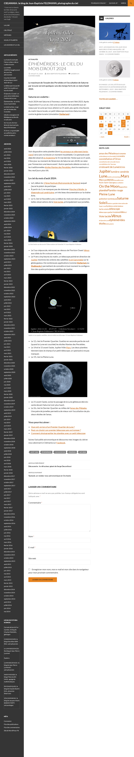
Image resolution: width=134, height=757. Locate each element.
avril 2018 (7, 463)
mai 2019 (7, 423)
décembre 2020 (9, 363)
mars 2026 (7, 164)
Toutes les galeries (108, 99)
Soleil (103, 203)
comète (121, 156)
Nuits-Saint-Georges (107, 182)
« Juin (102, 137)
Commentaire (35, 502)
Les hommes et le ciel (12, 45)
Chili (116, 156)
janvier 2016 (8, 548)
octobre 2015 (8, 558)
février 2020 (8, 394)
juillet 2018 (8, 454)
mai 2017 (7, 498)
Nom (31, 536)
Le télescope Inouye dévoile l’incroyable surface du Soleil (12, 88)
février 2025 (8, 205)
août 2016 (7, 526)
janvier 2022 (8, 322)
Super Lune (102, 206)
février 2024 (8, 243)
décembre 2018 (9, 438)
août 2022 (7, 300)
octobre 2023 (8, 256)
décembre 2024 (9, 212)
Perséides (72, 452)
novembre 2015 (9, 555)
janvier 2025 (8, 208)
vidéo (122, 212)
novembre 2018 (9, 441)
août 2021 (7, 338)
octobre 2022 (8, 293)
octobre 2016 (8, 520)
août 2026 (7, 149)
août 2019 (7, 413)
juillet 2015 (8, 567)
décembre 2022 (9, 287)
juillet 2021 (8, 341)
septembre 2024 (9, 221)
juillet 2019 (8, 416)
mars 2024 (7, 240)
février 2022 (8, 319)
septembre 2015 (9, 561)
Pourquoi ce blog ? (98, 3)
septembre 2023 (9, 259)
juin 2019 (7, 419)
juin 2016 (7, 533)
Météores (7, 35)
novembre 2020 (9, 366)
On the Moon (109, 186)
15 (101, 125)
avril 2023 (7, 275)
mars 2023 (7, 278)
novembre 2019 (9, 404)
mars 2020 (7, 391)
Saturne (83, 452)
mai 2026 (7, 158)
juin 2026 (7, 155)
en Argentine (49, 157)
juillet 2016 (8, 530)
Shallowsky (36, 266)
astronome (121, 153)
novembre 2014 (9, 593)
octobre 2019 (8, 407)
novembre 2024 (9, 215)
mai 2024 (7, 234)
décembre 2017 (9, 476)
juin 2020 (7, 382)
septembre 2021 (9, 334)
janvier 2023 (8, 284)
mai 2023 (7, 271)
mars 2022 (7, 316)
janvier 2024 (8, 246)
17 (110, 125)
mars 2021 (7, 353)
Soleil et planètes (11, 40)
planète (103, 190)
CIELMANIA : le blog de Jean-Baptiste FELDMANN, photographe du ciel (41, 3)
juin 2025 (7, 193)
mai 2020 (7, 385)
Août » (126, 137)
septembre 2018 (9, 448)
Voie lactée (58, 202)
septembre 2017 (9, 486)
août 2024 (34, 452)
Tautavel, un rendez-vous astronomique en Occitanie (49, 474)
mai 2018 (7, 460)
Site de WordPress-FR (11, 731)
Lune (103, 176)
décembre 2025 (9, 174)
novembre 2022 (9, 290)
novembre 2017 (9, 479)
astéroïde (102, 156)
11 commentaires (112, 54)
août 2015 (7, 564)
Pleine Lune (107, 194)
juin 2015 (7, 571)
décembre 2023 (9, 249)
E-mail (31, 547)
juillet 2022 (8, 303)
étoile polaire (109, 224)
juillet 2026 (8, 152)
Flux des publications (11, 724)
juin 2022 (7, 306)
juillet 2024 (8, 227)
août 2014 (7, 602)
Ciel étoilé (8, 30)
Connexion (8, 721)
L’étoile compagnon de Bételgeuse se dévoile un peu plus (11, 117)
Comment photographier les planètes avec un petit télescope (58, 433)
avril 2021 (7, 350)
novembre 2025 (9, 177)
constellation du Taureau (107, 164)
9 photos (116, 80)
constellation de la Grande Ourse (109, 162)
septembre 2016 (9, 523)
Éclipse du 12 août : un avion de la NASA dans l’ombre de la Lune (11, 96)
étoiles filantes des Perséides (58, 167)
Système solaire (112, 206)
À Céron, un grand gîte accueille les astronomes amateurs (11, 133)
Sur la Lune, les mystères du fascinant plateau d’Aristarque (11, 125)
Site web (32, 558)
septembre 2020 (9, 372)
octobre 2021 (8, 331)
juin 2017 (7, 495)
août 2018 (7, 451)
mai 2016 (7, 536)
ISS (124, 167)
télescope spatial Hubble (109, 212)
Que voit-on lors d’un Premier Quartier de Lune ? (53, 427)
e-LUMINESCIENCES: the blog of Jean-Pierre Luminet (11, 651)
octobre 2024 (8, 218)
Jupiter (34, 259)
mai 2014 (7, 611)
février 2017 (8, 508)
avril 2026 (7, 161)
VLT (126, 212)
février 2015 (8, 583)
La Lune (7, 25)
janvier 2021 (8, 360)
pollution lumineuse (108, 198)
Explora (6, 658)
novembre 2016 (9, 517)
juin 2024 (7, 231)
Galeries (109, 18)
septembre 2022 (9, 297)
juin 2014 (7, 608)
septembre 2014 (9, 599)
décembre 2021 (9, 325)
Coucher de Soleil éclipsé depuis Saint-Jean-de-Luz (11, 80)
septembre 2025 (9, 183)
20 (123, 125)
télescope (114, 208)
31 (110, 133)
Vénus (86, 250)
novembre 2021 (9, 328)
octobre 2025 (8, 180)
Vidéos (123, 3)
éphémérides (46, 452)
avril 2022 (7, 312)
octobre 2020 (8, 369)
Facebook (60, 442)
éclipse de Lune (104, 220)
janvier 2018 (8, 473)
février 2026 (8, 168)
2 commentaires (115, 92)
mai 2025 (7, 196)
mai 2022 (7, 309)
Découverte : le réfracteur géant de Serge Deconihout (49, 464)
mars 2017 (7, 504)
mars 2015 (7, 580)
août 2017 (7, 489)
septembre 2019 (9, 410)
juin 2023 (7, 268)
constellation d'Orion (110, 159)
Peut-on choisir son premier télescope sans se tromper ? (56, 430)
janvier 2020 (8, 397)
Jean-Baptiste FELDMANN (56, 74)
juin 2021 (7, 344)
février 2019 (8, 432)
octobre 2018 (8, 445)
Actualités (33, 59)
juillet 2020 (8, 378)
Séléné (121, 206)
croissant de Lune (109, 166)
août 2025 (7, 186)
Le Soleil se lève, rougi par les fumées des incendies (11, 109)
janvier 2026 (8, 171)
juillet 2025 (8, 190)
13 (123, 121)
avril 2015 (7, 577)
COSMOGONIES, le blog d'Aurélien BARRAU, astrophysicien (11, 641)
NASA (111, 180)
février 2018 (8, 470)
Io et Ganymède (76, 259)
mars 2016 (7, 542)
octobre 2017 (8, 482)
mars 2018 (7, 467)
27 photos (116, 42)
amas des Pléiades (78, 408)
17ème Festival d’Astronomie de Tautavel (62, 183)
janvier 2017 (8, 511)
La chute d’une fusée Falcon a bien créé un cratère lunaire (11, 62)
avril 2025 (7, 199)
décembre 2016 (9, 514)
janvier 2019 (8, 435)
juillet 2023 (8, 265)
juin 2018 (7, 457)
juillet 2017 (8, 492)
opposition (123, 187)
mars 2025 (7, 202)
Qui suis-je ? (113, 3)
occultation (60, 452)
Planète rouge (115, 190)
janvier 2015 (8, 586)
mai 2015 (7, 574)
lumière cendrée (120, 171)
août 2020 (7, 375)
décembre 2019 (9, 401)
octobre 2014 (8, 596)
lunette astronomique (114, 177)
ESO (121, 167)
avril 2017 (7, 501)
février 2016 (8, 545)
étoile (102, 223)
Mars (68, 347)
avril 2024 (7, 237)
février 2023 (8, 281)
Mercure (103, 180)
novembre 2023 (9, 253)
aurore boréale (110, 156)
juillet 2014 (8, 605)
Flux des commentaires (12, 727)
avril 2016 (7, 539)
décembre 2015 (9, 552)
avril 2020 (7, 388)
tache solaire (104, 209)
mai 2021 (7, 347)
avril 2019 (7, 426)
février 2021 (8, 356)
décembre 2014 (9, 589)
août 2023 (7, 262)
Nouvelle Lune (118, 180)
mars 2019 (7, 429)
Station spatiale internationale (117, 203)
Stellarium (64, 114)
